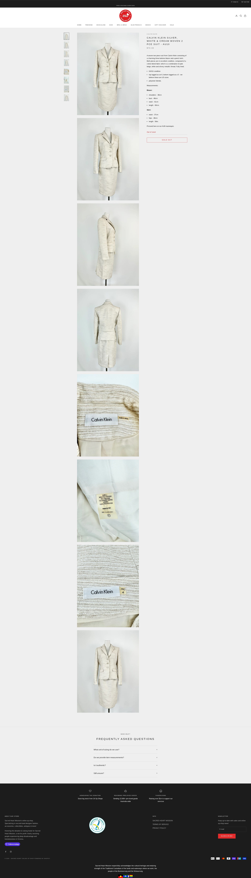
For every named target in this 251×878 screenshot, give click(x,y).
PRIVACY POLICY (159, 828)
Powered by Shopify (42, 858)
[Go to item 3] (66, 53)
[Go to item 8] (66, 97)
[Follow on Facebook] (6, 852)
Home (79, 25)
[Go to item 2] (66, 45)
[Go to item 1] (66, 36)
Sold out (167, 140)
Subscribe (227, 836)
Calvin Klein (152, 34)
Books (148, 25)
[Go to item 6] (66, 80)
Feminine (89, 25)
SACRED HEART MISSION (163, 821)
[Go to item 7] (66, 89)
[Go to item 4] (66, 62)
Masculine (101, 25)
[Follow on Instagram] (11, 852)
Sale (172, 25)
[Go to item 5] (66, 71)
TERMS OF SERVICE (161, 824)
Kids (111, 25)
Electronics (136, 25)
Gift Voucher (160, 25)
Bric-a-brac (122, 25)
